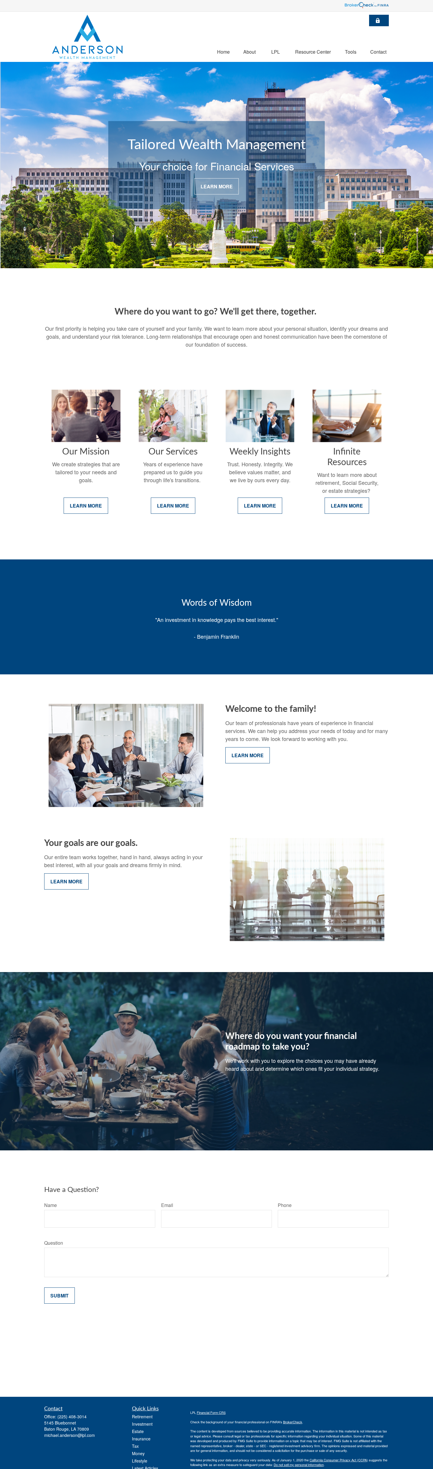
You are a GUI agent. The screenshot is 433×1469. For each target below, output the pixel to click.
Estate (138, 1431)
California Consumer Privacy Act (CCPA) (339, 1460)
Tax (135, 1446)
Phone (285, 1205)
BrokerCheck (292, 1421)
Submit (59, 1295)
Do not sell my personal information (299, 1464)
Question (53, 1242)
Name (50, 1205)
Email (167, 1205)
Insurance (141, 1439)
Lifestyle (139, 1461)
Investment (142, 1424)
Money (138, 1453)
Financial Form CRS (211, 1412)
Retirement (142, 1416)
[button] (223, 51)
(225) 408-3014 (72, 1416)
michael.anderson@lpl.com (69, 1435)
